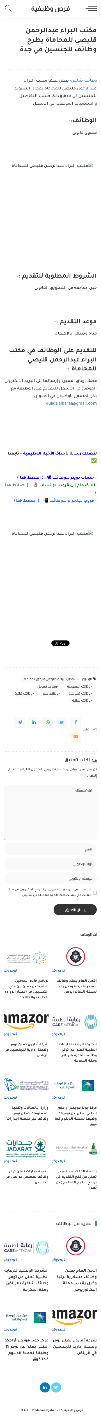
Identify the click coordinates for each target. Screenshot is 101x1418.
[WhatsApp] (47, 722)
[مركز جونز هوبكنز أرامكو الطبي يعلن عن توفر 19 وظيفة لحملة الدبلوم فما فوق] (74, 1086)
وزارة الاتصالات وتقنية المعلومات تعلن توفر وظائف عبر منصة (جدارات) (27, 1113)
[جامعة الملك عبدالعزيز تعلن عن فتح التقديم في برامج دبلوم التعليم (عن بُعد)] (74, 1149)
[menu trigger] (90, 8)
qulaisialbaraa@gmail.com (71, 404)
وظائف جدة (50, 693)
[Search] (9, 8)
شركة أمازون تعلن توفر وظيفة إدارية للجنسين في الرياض (26, 1050)
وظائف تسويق (47, 686)
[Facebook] (75, 722)
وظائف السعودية (78, 686)
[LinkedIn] (45, 1387)
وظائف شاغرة (83, 81)
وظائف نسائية (81, 700)
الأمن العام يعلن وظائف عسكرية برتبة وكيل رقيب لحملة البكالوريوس (76, 986)
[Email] (75, 736)
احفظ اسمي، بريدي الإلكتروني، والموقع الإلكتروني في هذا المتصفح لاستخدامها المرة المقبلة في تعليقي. (50, 892)
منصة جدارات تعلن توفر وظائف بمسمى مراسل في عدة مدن (27, 1177)
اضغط (29, 501)
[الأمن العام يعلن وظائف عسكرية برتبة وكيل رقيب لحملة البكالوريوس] (74, 959)
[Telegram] (19, 722)
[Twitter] (61, 722)
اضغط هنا (30, 478)
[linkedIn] (33, 722)
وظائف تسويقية (79, 693)
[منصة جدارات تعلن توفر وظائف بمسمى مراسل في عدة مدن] (26, 1149)
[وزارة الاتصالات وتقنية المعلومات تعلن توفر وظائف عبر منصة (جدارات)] (26, 1086)
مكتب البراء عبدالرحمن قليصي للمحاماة (49, 679)
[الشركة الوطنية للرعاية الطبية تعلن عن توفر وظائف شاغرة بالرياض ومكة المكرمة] (74, 1022)
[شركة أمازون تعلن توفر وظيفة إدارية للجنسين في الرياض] (26, 1022)
